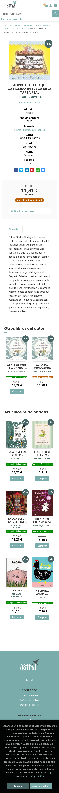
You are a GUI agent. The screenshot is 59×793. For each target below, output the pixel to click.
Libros (16, 25)
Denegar (18, 785)
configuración (35, 776)
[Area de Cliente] (50, 5)
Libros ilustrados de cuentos (29, 129)
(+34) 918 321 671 (29, 695)
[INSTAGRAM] (32, 680)
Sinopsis (13, 229)
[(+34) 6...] (27, 680)
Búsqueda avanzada (12, 19)
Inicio (7, 25)
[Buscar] (55, 13)
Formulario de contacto (29, 704)
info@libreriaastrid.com (29, 700)
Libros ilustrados (31, 25)
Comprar (17, 391)
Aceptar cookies (41, 785)
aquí (50, 772)
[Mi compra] (46, 5)
